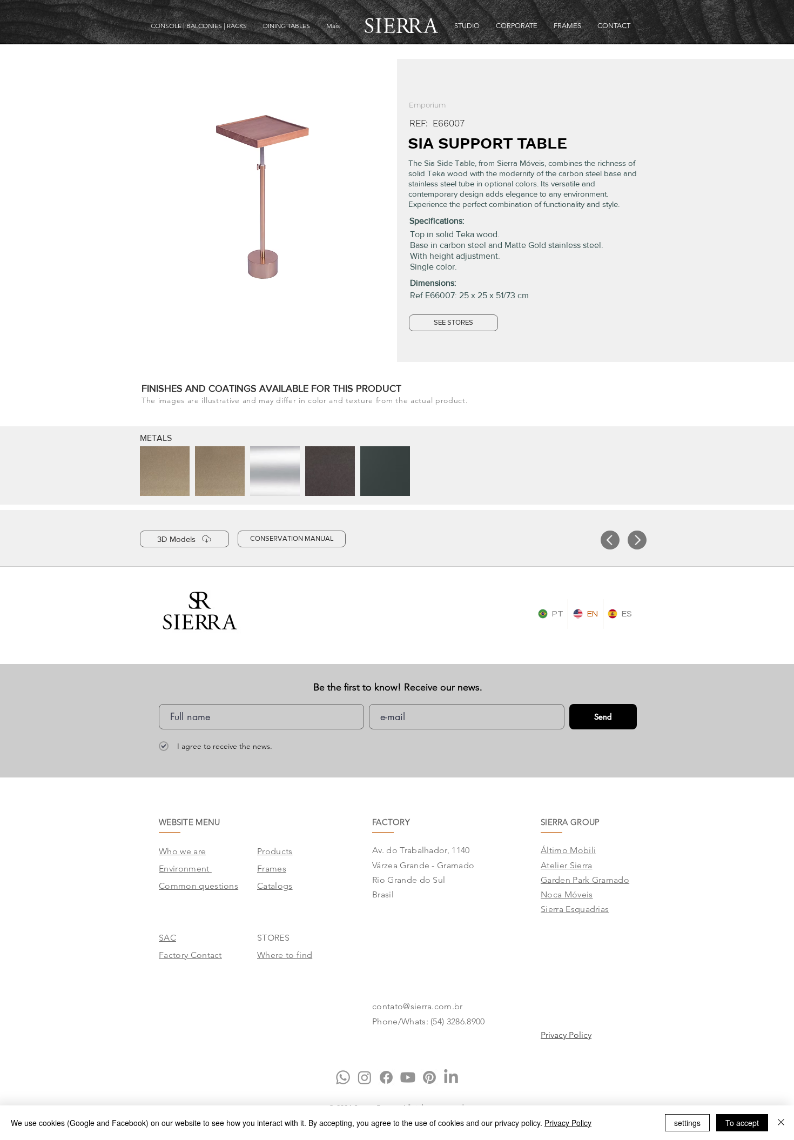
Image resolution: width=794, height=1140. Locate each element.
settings (687, 1122)
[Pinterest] (429, 1077)
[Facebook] (386, 1077)
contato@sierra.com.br (417, 1006)
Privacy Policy (567, 1122)
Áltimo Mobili (568, 850)
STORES (273, 938)
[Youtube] (407, 1077)
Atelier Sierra (566, 865)
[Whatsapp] (343, 1077)
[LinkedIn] (451, 1077)
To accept (742, 1122)
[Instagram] (364, 1077)
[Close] (781, 1122)
